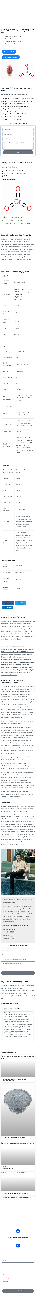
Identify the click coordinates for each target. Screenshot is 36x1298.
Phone (4, 1272)
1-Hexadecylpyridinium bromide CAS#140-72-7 (18, 1197)
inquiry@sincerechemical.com (19, 925)
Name (4, 1257)
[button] (2, 70)
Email (4, 1264)
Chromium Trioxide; (20, 289)
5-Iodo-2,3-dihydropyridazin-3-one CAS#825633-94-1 (14, 1079)
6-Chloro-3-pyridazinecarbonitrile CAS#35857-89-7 (14, 1167)
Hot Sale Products (8, 1052)
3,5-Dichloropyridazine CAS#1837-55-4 (15, 1193)
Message (5, 1279)
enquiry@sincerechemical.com (18, 1237)
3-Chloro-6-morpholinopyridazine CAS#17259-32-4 (14, 1138)
